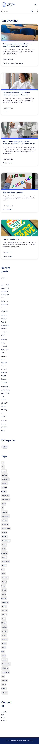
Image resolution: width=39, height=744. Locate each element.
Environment (6, 528)
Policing (4, 610)
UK (3, 676)
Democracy (5, 516)
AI (3, 463)
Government (6, 541)
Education (5, 63)
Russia (4, 643)
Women (4, 693)
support (4, 660)
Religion (4, 631)
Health (4, 163)
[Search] (33, 11)
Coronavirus (6, 500)
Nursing (9, 163)
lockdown (5, 578)
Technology (5, 672)
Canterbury (5, 479)
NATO (4, 590)
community (5, 495)
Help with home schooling (13, 192)
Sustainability (6, 664)
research (4, 639)
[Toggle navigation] (36, 4)
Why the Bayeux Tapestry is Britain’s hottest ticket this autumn (4, 325)
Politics (4, 615)
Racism (4, 627)
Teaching (5, 668)
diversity (4, 520)
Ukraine (4, 680)
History (4, 557)
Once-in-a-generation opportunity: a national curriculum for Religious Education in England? (5, 294)
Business (4, 475)
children (4, 483)
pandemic (5, 602)
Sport (4, 656)
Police (4, 606)
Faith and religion (14, 63)
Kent (3, 573)
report (4, 635)
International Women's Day (5, 565)
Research (11, 209)
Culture (4, 512)
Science (21, 63)
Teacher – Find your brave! (13, 239)
